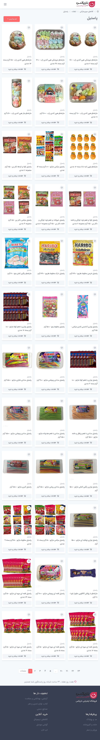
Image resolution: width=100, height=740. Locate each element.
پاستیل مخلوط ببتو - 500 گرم (54, 326)
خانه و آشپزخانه (90, 725)
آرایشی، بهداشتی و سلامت (36, 698)
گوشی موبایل (42, 725)
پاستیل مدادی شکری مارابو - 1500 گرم (17, 380)
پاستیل (65, 11)
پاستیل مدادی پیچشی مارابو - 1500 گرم (17, 433)
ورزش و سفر (92, 730)
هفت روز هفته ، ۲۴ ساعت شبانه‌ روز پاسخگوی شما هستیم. (49, 682)
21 (67, 671)
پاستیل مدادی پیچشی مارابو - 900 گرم (50, 380)
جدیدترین (12, 19)
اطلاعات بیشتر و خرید (81, 69)
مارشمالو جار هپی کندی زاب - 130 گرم (17, 113)
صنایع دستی (42, 709)
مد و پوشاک (91, 719)
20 (61, 671)
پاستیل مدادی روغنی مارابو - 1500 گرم (50, 487)
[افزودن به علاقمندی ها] (95, 28)
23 (79, 671)
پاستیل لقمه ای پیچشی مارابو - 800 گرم (50, 593)
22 (73, 671)
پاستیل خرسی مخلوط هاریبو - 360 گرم (83, 273)
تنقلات (74, 11)
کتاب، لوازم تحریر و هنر (38, 704)
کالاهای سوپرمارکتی (86, 11)
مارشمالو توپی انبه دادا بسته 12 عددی (83, 166)
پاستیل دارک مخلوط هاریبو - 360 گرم (51, 273)
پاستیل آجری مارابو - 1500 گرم (20, 487)
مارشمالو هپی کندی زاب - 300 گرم (52, 113)
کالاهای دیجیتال (41, 719)
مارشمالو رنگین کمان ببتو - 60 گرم (19, 273)
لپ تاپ (44, 730)
